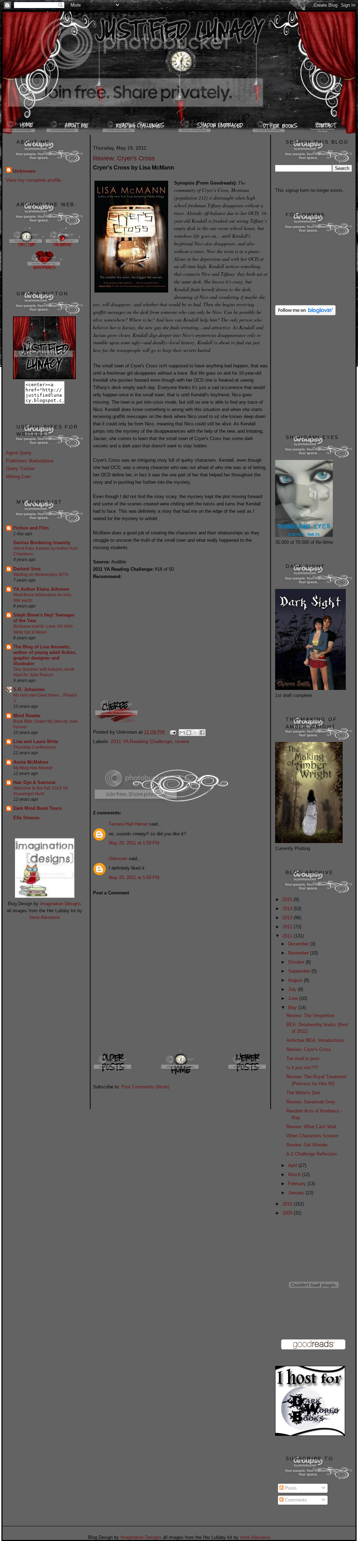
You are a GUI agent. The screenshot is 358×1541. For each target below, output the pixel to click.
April (293, 1165)
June (293, 998)
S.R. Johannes (29, 689)
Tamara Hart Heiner (128, 824)
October (297, 962)
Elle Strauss (26, 817)
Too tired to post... (304, 1058)
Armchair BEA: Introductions (315, 1040)
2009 (288, 1213)
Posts (290, 1488)
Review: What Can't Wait (311, 1126)
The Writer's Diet (303, 1092)
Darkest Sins (27, 568)
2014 (288, 908)
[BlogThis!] (188, 732)
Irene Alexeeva (44, 917)
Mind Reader (27, 715)
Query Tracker (20, 468)
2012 (288, 926)
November (299, 953)
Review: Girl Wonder (307, 1144)
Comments (295, 1500)
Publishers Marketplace (29, 460)
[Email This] (182, 732)
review (182, 741)
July (293, 989)
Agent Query (18, 452)
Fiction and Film (31, 528)
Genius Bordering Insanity (41, 542)
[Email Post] (172, 732)
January (297, 1192)
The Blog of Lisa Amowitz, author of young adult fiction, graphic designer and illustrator (45, 655)
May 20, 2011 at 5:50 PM (134, 877)
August (296, 980)
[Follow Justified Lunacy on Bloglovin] (305, 313)
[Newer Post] (248, 1074)
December (299, 943)
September (300, 971)
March (295, 1174)
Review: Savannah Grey (310, 1101)
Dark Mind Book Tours (37, 808)
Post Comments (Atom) (145, 1086)
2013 (288, 917)
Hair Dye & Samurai (34, 782)
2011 (288, 935)
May (293, 1007)
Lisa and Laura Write (35, 741)
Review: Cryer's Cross (308, 1049)
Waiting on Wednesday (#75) (41, 574)
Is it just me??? (302, 1067)
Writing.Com (18, 476)
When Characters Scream (312, 1135)
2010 (288, 1204)
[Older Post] (113, 1074)
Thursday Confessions (34, 747)
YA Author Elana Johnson (41, 589)
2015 (288, 899)
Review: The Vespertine (310, 1015)
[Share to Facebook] (202, 732)
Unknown (24, 171)
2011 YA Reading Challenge (141, 741)
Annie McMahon (30, 762)
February (297, 1183)
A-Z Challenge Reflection (311, 1154)
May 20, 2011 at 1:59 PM (134, 842)
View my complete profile (33, 180)
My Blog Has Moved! (32, 767)
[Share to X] (195, 732)
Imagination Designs (60, 903)
